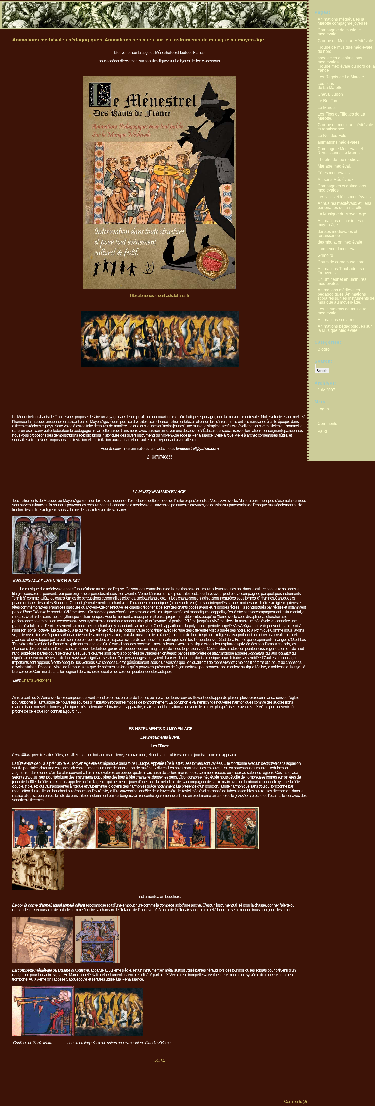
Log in (323, 409)
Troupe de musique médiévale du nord (345, 49)
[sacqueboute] (109, 1034)
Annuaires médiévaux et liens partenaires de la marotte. (344, 205)
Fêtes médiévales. (334, 173)
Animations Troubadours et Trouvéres (342, 270)
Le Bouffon (327, 101)
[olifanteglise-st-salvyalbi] (42, 961)
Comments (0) (295, 1101)
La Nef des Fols (332, 135)
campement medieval (337, 249)
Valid (323, 431)
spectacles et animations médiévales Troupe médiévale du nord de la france (346, 64)
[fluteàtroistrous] (34, 848)
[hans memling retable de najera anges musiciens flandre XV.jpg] (120, 366)
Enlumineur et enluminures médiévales (342, 281)
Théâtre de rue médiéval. (340, 159)
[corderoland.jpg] (96, 961)
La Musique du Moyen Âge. (342, 214)
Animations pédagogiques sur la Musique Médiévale (345, 328)
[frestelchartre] (38, 889)
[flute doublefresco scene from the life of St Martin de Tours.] (148, 848)
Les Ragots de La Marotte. (341, 77)
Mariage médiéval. (334, 166)
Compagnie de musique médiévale (339, 32)
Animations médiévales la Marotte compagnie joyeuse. (343, 21)
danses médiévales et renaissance (337, 233)
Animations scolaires (336, 319)
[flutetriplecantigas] (189, 848)
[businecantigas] (43, 1034)
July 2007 (326, 390)
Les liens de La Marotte (330, 85)
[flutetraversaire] (113, 848)
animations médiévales (338, 142)
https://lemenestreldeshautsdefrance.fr (159, 295)
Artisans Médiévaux (335, 179)
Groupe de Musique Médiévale (345, 41)
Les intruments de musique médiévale (342, 311)
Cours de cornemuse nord (341, 262)
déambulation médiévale (340, 242)
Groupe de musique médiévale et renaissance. (345, 127)
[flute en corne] (236, 848)
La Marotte (327, 107)
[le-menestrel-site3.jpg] (159, 288)
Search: (323, 361)
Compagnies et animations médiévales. (342, 188)
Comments (328, 423)
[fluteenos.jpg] (75, 848)
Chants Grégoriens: (36, 680)
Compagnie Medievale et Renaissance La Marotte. (340, 151)
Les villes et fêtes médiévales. (345, 197)
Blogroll (325, 349)
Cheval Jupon (330, 94)
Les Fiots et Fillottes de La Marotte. (341, 116)
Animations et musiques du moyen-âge (342, 223)
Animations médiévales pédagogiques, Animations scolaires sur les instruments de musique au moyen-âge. (138, 39)
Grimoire (325, 255)
